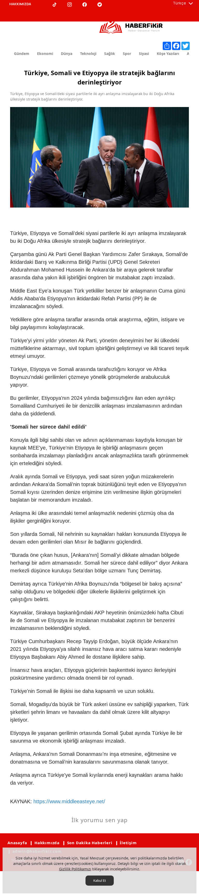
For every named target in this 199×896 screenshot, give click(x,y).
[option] (99, 157)
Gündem (21, 53)
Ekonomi (45, 53)
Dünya (66, 53)
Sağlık (109, 53)
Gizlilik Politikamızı (75, 868)
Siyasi (144, 53)
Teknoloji (88, 53)
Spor (127, 53)
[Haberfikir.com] (131, 24)
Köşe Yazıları (168, 53)
